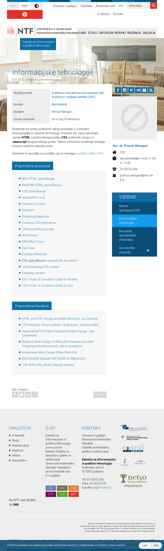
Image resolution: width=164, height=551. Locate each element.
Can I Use (28, 248)
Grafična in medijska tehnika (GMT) (74, 97)
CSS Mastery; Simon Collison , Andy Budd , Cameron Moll (60, 325)
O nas (82, 32)
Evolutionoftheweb (34, 254)
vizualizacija (55, 260)
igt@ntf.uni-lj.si (102, 487)
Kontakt (118, 14)
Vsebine (127, 196)
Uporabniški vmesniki (127, 250)
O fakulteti (18, 435)
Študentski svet (105, 6)
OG (51, 488)
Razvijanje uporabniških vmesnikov (127, 235)
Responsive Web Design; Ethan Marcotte (49, 352)
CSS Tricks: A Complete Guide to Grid (47, 285)
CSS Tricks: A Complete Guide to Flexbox (50, 279)
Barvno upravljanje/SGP (129, 208)
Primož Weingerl (62, 111)
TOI (62, 494)
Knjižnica (134, 32)
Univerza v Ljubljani (65, 6)
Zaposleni (105, 32)
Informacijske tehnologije (42, 79)
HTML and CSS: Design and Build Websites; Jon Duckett (60, 318)
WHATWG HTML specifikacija (41, 185)
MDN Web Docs (32, 241)
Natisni (99, 394)
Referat (120, 32)
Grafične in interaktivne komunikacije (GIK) (78, 93)
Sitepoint (28, 210)
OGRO (62, 488)
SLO (13, 6)
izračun (72, 260)
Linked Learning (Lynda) (38, 229)
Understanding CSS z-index (40, 267)
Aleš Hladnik (59, 104)
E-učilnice (103, 14)
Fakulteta (86, 6)
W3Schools (29, 235)
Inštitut (16, 455)
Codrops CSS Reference (39, 223)
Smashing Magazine (35, 216)
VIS (121, 6)
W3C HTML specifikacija (38, 178)
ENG (25, 6)
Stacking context (33, 273)
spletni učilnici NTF (90, 153)
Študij (92, 32)
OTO (51, 494)
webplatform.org (33, 197)
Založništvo (19, 460)
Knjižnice (17, 450)
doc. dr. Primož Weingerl (130, 146)
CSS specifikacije (34, 191)
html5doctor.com (33, 204)
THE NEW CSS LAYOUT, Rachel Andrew (48, 365)
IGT (22, 79)
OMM (73, 488)
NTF (14, 79)
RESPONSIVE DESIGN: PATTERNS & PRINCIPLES (53, 359)
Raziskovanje (20, 445)
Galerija (149, 32)
